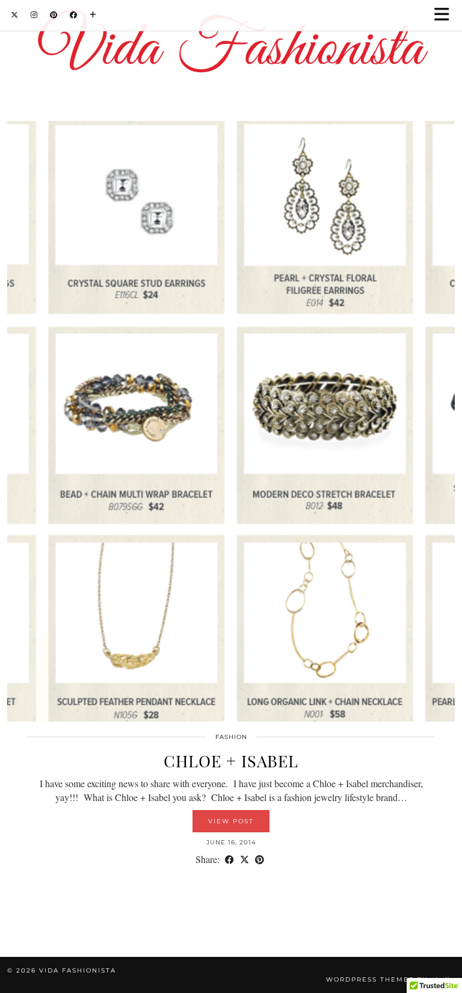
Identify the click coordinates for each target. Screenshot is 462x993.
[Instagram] (34, 14)
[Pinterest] (54, 14)
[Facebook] (74, 14)
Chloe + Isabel (231, 761)
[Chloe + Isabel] (231, 421)
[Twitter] (15, 14)
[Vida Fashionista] (231, 44)
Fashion (231, 737)
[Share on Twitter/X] (244, 859)
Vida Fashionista (77, 970)
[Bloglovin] (93, 14)
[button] (445, 15)
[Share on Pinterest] (259, 859)
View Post (231, 821)
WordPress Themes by (390, 979)
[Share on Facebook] (229, 859)
